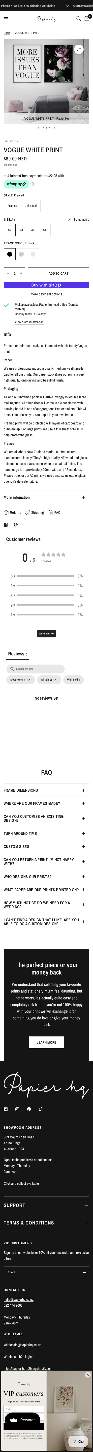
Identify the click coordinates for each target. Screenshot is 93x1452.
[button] (47, 576)
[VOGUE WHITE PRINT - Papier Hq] (79, 49)
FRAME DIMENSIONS (21, 790)
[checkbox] (73, 679)
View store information (29, 322)
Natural (21, 254)
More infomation (17, 497)
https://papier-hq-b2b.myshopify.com (28, 1368)
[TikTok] (44, 1109)
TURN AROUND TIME (20, 833)
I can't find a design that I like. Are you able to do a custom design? (41, 921)
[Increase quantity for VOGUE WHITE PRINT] (21, 273)
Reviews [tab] (17, 653)
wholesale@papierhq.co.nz (22, 1344)
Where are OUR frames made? (32, 803)
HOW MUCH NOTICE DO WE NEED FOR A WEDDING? (37, 904)
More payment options (46, 294)
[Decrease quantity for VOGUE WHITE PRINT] (7, 273)
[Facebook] (9, 1109)
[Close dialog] (88, 1374)
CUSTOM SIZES (16, 846)
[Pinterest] (32, 1109)
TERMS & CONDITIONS (29, 1222)
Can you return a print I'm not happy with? (39, 861)
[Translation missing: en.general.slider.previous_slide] (38, 128)
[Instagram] (20, 1109)
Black (10, 254)
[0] (86, 19)
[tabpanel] (46, 709)
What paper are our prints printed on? (41, 889)
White (33, 254)
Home (7, 33)
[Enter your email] (84, 1272)
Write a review (46, 633)
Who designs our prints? (28, 876)
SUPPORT (14, 1205)
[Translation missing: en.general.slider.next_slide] (54, 128)
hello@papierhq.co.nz (18, 1299)
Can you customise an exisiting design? (34, 818)
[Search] (79, 19)
